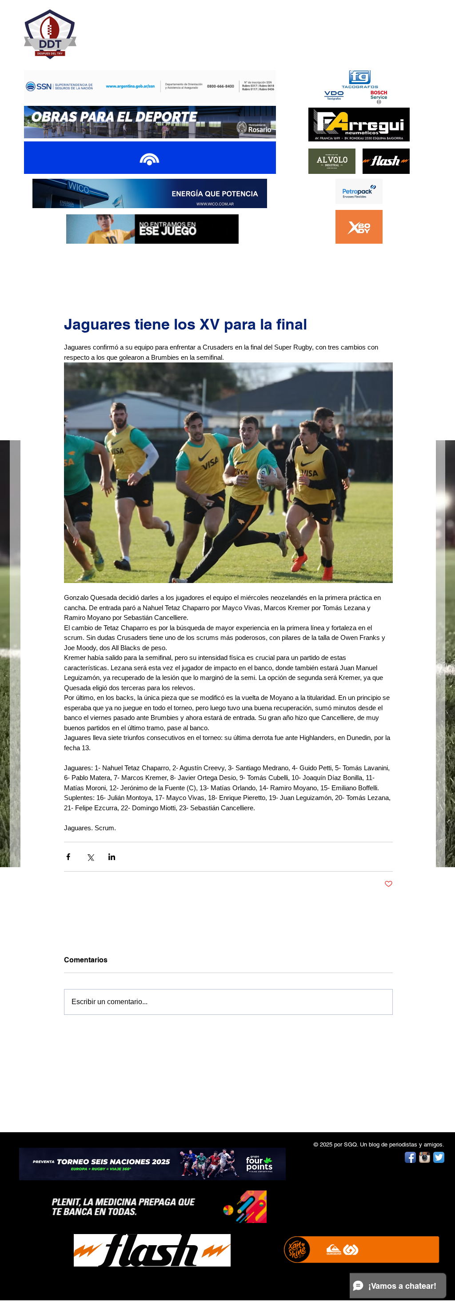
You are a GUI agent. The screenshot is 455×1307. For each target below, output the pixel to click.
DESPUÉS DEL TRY (144, 29)
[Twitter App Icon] (438, 1157)
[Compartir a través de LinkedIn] (112, 857)
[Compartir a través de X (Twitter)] (90, 857)
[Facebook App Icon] (410, 1157)
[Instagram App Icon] (424, 1157)
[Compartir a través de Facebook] (68, 857)
